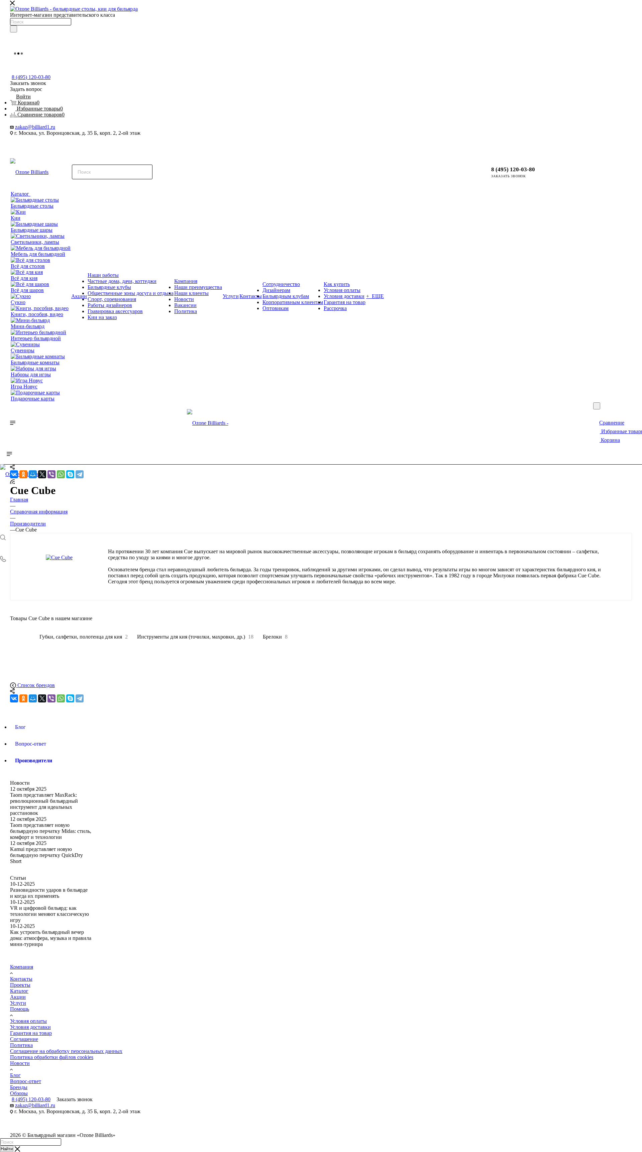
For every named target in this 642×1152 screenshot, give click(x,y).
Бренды (18, 1087)
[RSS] (12, 481)
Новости (20, 783)
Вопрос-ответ (25, 1081)
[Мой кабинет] (553, 168)
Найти (7, 1148)
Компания (21, 967)
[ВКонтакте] (14, 474)
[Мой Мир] (33, 474)
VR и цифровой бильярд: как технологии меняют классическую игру (49, 914)
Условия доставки (30, 1027)
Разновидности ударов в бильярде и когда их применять (49, 893)
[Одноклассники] (23, 474)
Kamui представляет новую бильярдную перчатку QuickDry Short (46, 855)
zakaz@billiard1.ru (35, 127)
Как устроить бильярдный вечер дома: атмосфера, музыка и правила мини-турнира (50, 938)
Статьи (18, 878)
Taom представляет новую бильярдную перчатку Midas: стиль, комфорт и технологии (50, 831)
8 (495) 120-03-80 (31, 77)
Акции (18, 997)
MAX (35, 145)
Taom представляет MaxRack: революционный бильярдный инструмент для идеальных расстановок (44, 804)
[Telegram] (80, 474)
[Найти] (13, 28)
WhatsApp (52, 145)
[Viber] (51, 474)
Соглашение (24, 1039)
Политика (21, 1045)
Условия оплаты (28, 1021)
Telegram (17, 145)
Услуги (18, 1003)
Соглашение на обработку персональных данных (66, 1051)
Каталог (19, 991)
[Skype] (70, 474)
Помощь (19, 1009)
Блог (15, 1075)
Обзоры (19, 1093)
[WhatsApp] (61, 474)
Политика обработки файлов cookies (51, 1057)
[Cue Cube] (59, 557)
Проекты (20, 985)
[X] (42, 474)
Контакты (21, 979)
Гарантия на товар (31, 1033)
